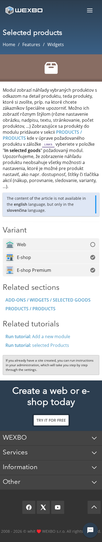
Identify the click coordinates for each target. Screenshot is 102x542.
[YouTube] (57, 507)
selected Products (37, 345)
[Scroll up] (94, 507)
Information (20, 467)
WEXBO (15, 438)
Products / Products (30, 309)
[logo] (24, 10)
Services (15, 452)
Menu (89, 10)
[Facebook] (28, 507)
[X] (43, 507)
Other (11, 482)
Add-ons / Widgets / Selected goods (48, 300)
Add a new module (37, 336)
